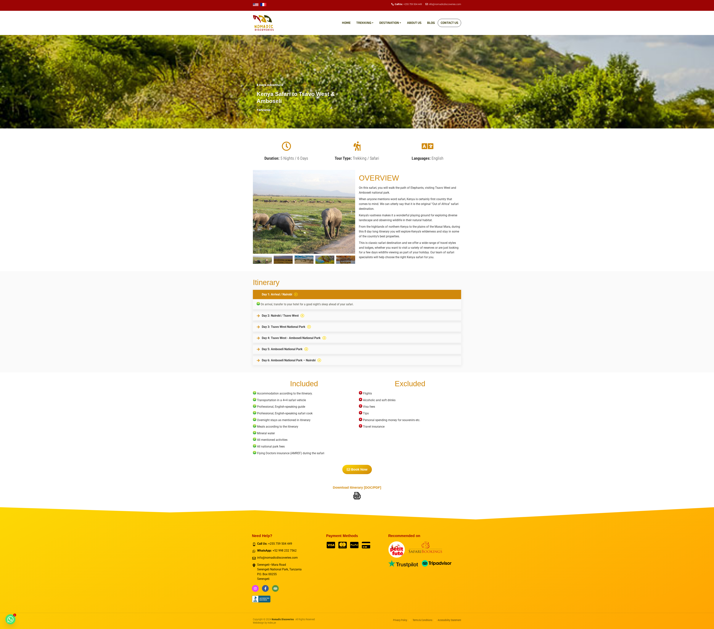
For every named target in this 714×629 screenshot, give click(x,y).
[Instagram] (255, 588)
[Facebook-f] (265, 588)
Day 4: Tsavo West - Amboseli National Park (291, 338)
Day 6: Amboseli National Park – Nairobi (289, 360)
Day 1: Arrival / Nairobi (277, 294)
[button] (256, 212)
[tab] (357, 294)
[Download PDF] (357, 495)
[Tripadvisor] (275, 588)
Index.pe (272, 622)
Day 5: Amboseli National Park (282, 349)
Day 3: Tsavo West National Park (283, 326)
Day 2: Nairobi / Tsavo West (280, 315)
